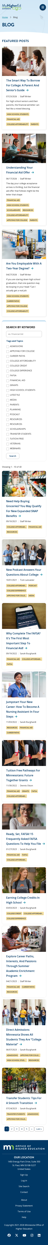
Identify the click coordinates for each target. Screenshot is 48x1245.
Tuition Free (17, 438)
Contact (24, 1192)
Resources (28, 210)
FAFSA (13, 375)
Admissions (16, 346)
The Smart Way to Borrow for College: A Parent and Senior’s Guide (23, 85)
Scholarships (13, 210)
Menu (43, 7)
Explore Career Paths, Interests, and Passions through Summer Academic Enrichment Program (21, 966)
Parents (34, 124)
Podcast (15, 414)
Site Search (24, 1186)
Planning (15, 409)
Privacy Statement (24, 1205)
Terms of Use (24, 1211)
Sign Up (24, 1174)
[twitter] (16, 1235)
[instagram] (32, 1235)
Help (24, 1217)
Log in (24, 1180)
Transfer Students (20, 434)
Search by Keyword (20, 327)
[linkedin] (39, 1235)
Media (13, 399)
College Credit (18, 365)
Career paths (13, 301)
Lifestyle (15, 395)
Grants (14, 385)
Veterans (15, 443)
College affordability (17, 124)
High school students (18, 114)
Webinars (15, 448)
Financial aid (13, 119)
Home (5, 17)
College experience (21, 370)
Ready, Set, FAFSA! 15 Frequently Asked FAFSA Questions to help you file (23, 838)
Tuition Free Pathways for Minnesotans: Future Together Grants (23, 775)
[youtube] (24, 1235)
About (24, 1200)
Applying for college (17, 220)
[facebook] (9, 1235)
